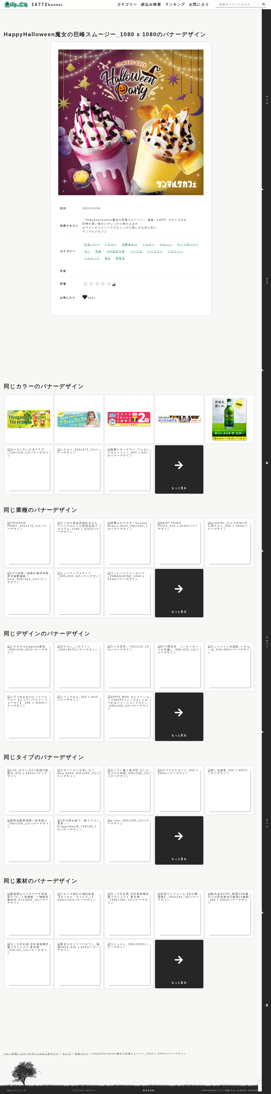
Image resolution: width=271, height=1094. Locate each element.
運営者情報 (149, 1090)
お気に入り (199, 4)
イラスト (111, 244)
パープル (136, 251)
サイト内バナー (188, 244)
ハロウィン (175, 251)
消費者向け (130, 244)
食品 (108, 258)
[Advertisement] (71, 17)
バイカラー (155, 251)
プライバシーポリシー (84, 1090)
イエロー (148, 244)
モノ (87, 251)
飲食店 (120, 258)
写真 (98, 251)
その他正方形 (116, 251)
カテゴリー (127, 4)
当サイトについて (16, 1090)
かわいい (166, 244)
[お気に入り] (85, 297)
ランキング (175, 4)
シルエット (92, 258)
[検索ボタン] (264, 4)
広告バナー (92, 244)
